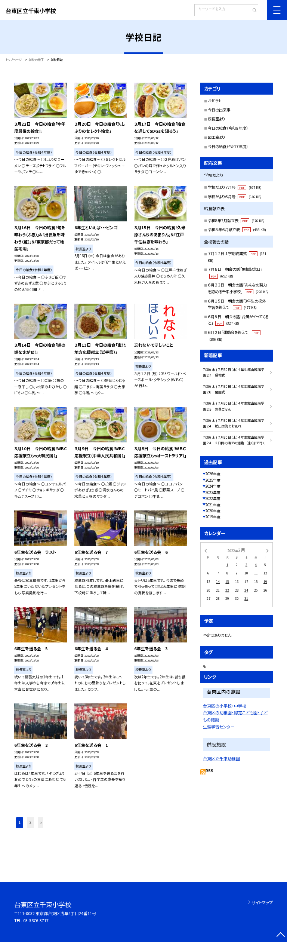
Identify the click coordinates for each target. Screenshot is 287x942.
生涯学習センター (219, 727)
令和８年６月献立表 (237, 229)
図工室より (216, 137)
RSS (209, 770)
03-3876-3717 (36, 920)
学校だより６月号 (235, 196)
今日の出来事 (219, 110)
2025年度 (213, 480)
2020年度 (213, 510)
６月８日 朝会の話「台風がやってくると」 (238, 320)
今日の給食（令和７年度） (228, 146)
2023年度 (213, 492)
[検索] (251, 11)
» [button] (41, 822)
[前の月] (205, 550)
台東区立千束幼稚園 (221, 758)
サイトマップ (262, 902)
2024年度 (213, 486)
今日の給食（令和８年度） (228, 128)
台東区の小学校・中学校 (224, 706)
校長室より (216, 119)
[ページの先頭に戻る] (280, 935)
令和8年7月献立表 (236, 220)
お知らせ (215, 100)
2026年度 (213, 473)
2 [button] (30, 822)
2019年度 (213, 516)
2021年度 (213, 504)
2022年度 (213, 498)
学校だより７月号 (235, 187)
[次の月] (267, 550)
